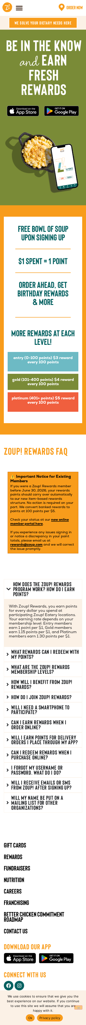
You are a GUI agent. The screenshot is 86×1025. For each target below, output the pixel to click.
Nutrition (14, 879)
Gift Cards (15, 845)
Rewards (13, 856)
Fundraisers (17, 868)
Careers (13, 891)
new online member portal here (39, 521)
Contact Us (15, 931)
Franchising (16, 902)
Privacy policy (49, 1018)
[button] (19, 8)
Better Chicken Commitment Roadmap (34, 916)
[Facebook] (8, 985)
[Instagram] (19, 985)
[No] (78, 1007)
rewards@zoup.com (26, 544)
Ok (30, 1018)
